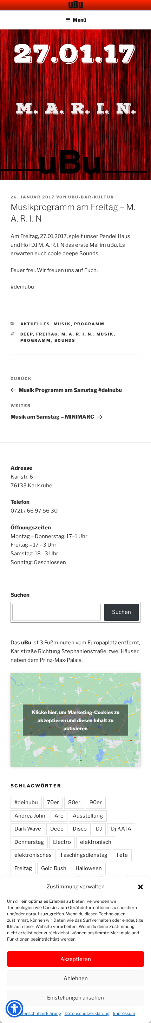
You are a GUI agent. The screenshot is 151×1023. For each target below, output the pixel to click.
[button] (140, 886)
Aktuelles (35, 323)
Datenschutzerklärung (38, 1013)
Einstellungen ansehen (75, 998)
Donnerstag (29, 842)
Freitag (47, 334)
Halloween (89, 868)
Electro (62, 842)
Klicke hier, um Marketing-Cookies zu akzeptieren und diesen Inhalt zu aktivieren (75, 720)
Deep (26, 334)
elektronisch (95, 842)
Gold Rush (53, 868)
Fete (122, 855)
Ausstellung (88, 816)
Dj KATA (121, 829)
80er (74, 802)
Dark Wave (27, 829)
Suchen (20, 595)
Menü (79, 20)
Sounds (65, 340)
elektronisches (33, 855)
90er (96, 802)
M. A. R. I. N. (77, 334)
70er (53, 802)
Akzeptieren (75, 959)
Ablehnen (76, 978)
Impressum (124, 1013)
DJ (99, 829)
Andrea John (29, 816)
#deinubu (26, 802)
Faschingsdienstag (84, 855)
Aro (59, 816)
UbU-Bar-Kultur (91, 197)
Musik (62, 323)
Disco (80, 829)
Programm (89, 323)
